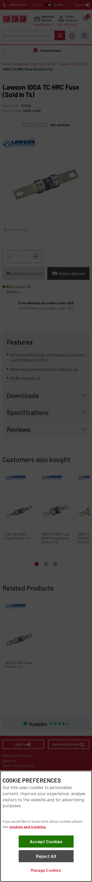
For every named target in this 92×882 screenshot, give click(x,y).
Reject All (46, 856)
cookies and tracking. (28, 826)
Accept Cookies (46, 841)
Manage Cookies (46, 870)
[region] (46, 826)
